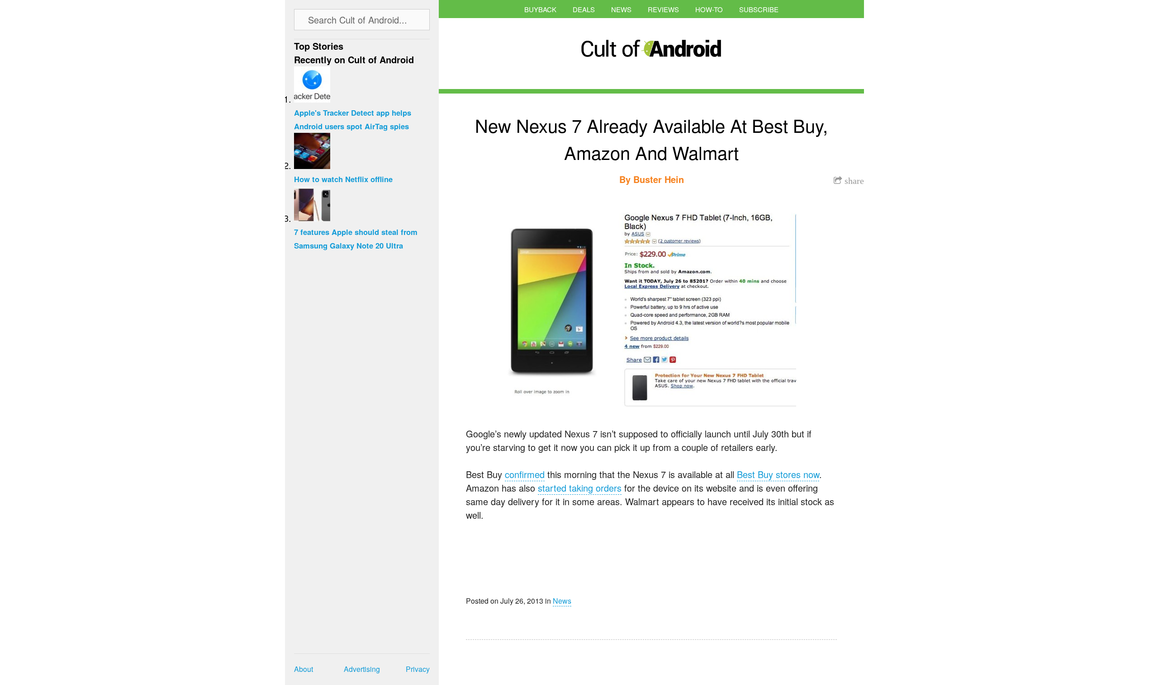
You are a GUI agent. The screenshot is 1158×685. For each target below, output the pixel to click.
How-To (709, 9)
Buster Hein (658, 179)
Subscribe (758, 9)
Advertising (362, 669)
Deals (584, 9)
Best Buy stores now (778, 474)
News (621, 9)
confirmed (525, 474)
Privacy (418, 669)
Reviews (663, 9)
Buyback (540, 9)
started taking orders (580, 487)
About (303, 669)
